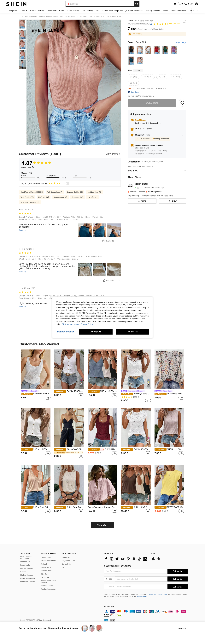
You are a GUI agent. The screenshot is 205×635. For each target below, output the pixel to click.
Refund (44, 564)
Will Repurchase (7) (54, 192)
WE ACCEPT (109, 607)
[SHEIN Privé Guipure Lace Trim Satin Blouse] (35, 485)
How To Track (46, 571)
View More (102, 525)
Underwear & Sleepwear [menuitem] (112, 10)
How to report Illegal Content (48, 581)
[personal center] (175, 4)
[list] (126, 559)
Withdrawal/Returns (48, 561)
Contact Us (66, 557)
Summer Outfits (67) (75, 192)
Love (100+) (92, 197)
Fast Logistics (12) (94, 192)
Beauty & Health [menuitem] (153, 10)
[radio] (131, 50)
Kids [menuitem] (97, 10)
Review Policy (26, 167)
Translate (22, 230)
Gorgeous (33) (77, 197)
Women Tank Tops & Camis (87, 16)
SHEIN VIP (45, 577)
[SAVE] (182, 103)
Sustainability (25, 565)
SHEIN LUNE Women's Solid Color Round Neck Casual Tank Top (169, 449)
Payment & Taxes (68, 561)
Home (21, 16)
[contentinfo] (146, 613)
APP (153, 553)
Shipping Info (46, 557)
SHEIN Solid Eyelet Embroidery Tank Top (69, 507)
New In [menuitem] (24, 10)
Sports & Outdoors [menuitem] (178, 10)
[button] (191, 4)
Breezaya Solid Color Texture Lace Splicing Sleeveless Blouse (136, 394)
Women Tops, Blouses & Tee (64, 16)
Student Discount (26, 575)
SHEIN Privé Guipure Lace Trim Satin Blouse (35, 507)
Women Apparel (31, 16)
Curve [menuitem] (61, 10)
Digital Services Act (27, 578)
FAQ (63, 567)
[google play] (159, 560)
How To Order (46, 567)
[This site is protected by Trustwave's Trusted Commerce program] (106, 620)
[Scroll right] (197, 10)
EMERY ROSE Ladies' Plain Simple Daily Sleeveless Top (69, 391)
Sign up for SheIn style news (117, 566)
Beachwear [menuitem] (51, 10)
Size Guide (45, 574)
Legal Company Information (26, 557)
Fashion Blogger (26, 568)
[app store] (153, 560)
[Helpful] (103, 241)
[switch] (66, 183)
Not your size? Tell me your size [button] (140, 96)
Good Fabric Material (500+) (31, 192)
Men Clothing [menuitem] (87, 10)
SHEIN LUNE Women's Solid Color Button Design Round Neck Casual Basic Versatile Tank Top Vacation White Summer (35, 449)
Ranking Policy (47, 586)
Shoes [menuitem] (165, 10)
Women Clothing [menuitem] (37, 10)
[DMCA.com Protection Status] (112, 620)
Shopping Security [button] (142, 135)
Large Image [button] (180, 42)
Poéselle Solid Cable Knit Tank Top (35, 394)
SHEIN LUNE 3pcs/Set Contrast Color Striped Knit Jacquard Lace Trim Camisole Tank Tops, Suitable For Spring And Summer (136, 507)
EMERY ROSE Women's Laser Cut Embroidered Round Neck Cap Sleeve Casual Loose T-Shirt (136, 449)
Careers (23, 572)
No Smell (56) (43, 197)
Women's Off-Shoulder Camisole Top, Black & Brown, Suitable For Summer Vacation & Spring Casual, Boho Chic (69, 449)
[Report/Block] (119, 241)
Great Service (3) (60, 197)
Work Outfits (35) (27, 197)
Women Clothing (45, 16)
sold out (152, 102)
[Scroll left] (194, 10)
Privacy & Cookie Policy (158, 594)
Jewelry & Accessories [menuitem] (134, 10)
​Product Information (48, 589)
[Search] (136, 4)
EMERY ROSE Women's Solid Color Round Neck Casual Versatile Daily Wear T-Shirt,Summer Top (169, 507)
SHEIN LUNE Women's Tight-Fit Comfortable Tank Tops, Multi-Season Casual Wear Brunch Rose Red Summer (102, 449)
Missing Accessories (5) (29, 202)
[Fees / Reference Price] (137, 29)
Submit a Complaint (27, 582)
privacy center (142, 596)
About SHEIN (25, 562)
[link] (180, 3)
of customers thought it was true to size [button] (147, 88)
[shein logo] (16, 4)
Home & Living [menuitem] (73, 10)
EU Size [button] (137, 70)
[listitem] (36, 376)
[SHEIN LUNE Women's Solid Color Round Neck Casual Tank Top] (169, 427)
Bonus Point (66, 564)
